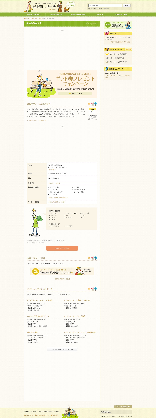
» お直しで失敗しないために (56, 202)
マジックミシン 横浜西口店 (118, 54)
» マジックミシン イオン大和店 (74, 316)
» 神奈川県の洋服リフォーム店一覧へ (62, 349)
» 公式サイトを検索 (54, 183)
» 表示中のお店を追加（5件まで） (120, 42)
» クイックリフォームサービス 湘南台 (39, 300)
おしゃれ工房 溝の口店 (117, 58)
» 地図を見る (52, 169)
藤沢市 (41, 18)
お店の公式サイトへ (62, 248)
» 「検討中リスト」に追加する (36, 120)
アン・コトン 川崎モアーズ (118, 62)
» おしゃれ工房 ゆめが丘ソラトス (38, 316)
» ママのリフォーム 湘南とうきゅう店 (77, 300)
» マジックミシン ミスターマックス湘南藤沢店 (80, 332)
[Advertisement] (62, 48)
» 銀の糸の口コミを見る (62, 279)
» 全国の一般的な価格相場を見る (58, 198)
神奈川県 (34, 18)
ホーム (28, 18)
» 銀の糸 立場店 (32, 332)
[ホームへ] (41, 412)
